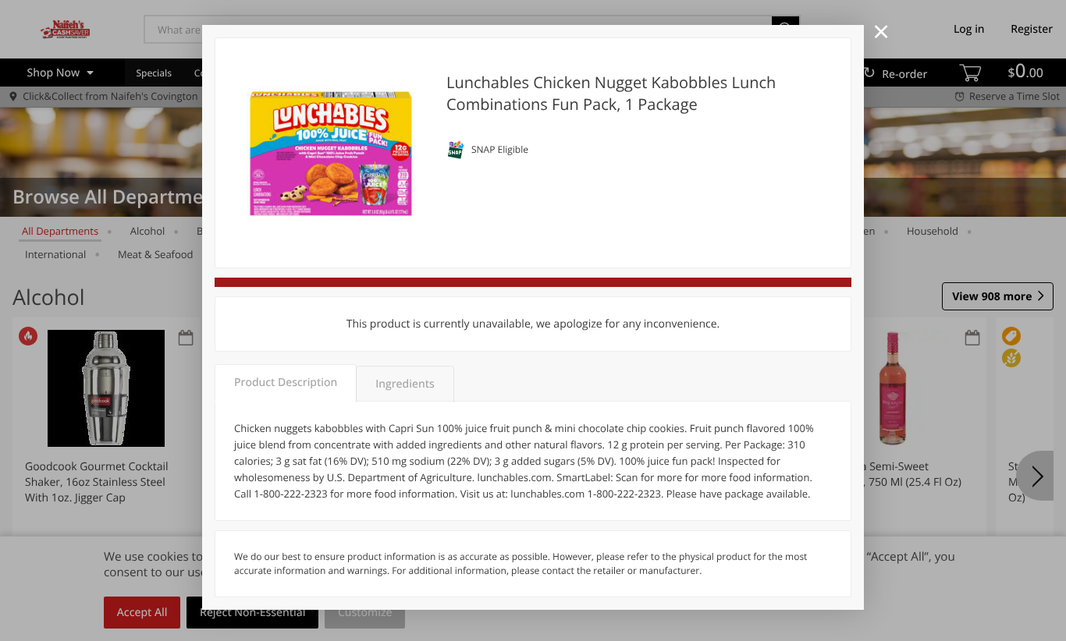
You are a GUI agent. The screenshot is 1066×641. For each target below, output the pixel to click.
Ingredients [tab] (404, 384)
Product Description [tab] (285, 382)
